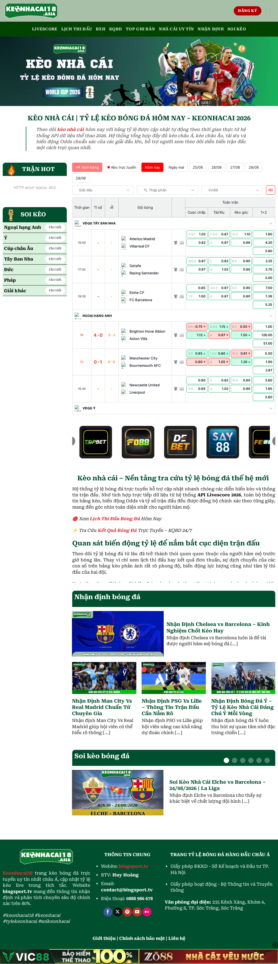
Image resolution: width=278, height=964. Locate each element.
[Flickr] (147, 912)
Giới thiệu (104, 938)
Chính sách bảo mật (142, 938)
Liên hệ (176, 938)
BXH (100, 29)
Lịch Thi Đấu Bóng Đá (115, 518)
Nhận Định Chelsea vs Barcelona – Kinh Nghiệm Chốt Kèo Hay (218, 627)
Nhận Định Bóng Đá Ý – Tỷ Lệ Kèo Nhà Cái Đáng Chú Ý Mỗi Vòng (242, 707)
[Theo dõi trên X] (117, 912)
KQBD (115, 29)
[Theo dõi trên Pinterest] (127, 912)
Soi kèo (237, 29)
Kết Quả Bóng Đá (117, 530)
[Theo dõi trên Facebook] (107, 912)
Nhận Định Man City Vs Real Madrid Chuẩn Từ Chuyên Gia (102, 707)
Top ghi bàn (140, 29)
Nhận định (211, 29)
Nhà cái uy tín (176, 29)
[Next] (267, 691)
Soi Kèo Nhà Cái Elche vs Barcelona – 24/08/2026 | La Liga (217, 785)
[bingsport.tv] (31, 11)
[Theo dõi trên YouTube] (137, 912)
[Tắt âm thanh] (270, 190)
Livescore (45, 29)
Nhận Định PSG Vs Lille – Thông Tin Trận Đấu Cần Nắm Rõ (172, 707)
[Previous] (80, 691)
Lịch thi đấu (76, 29)
